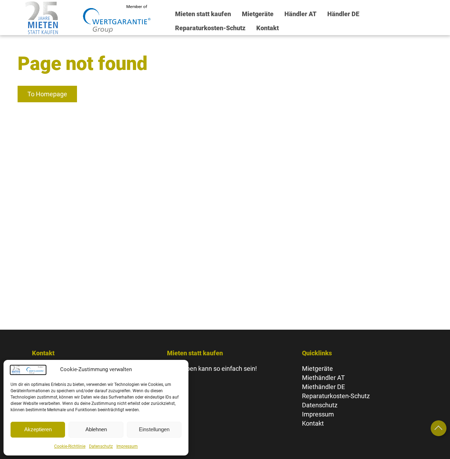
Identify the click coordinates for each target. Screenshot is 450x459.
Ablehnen (96, 429)
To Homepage (47, 94)
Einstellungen (154, 429)
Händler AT (300, 14)
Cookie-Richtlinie (69, 446)
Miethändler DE (323, 386)
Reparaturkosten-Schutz (210, 28)
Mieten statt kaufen (203, 14)
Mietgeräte (258, 14)
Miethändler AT (323, 377)
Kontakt (267, 28)
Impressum (127, 446)
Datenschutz (101, 446)
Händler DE (343, 14)
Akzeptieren (38, 429)
